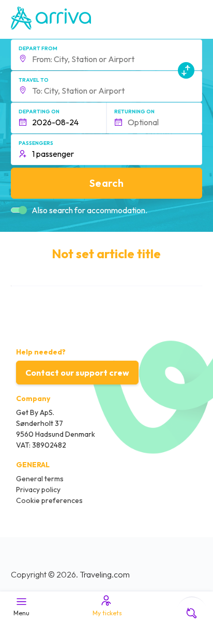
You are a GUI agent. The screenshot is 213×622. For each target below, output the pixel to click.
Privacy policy (38, 489)
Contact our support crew (77, 372)
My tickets (107, 613)
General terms (40, 478)
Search (106, 182)
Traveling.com (105, 574)
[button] (107, 54)
